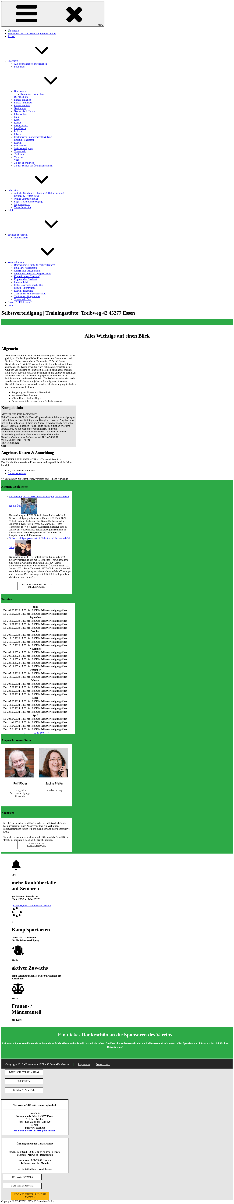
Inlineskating (20, 114)
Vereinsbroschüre (22, 207)
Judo (16, 117)
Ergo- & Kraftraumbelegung (28, 201)
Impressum (84, 1064)
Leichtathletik (21, 125)
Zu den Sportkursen (24, 162)
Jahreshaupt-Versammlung (27, 270)
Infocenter (13, 190)
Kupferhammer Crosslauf (26, 276)
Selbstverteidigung (23, 148)
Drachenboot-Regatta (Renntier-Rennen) (34, 265)
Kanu (17, 119)
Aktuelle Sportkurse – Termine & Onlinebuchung (39, 193)
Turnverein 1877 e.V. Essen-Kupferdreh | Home (32, 33)
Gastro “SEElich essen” (20, 302)
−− (28, 732)
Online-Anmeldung (17, 473)
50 (38, 732)
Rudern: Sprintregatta (24, 287)
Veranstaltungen (16, 262)
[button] (38, 414)
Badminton (19, 66)
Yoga (16, 160)
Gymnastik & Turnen (24, 111)
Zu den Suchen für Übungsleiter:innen (33, 165)
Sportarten (13, 61)
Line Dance (20, 128)
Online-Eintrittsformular (26, 198)
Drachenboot (20, 91)
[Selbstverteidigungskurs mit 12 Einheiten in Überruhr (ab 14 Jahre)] (23, 547)
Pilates (17, 134)
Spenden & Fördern (18, 234)
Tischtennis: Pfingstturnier (27, 296)
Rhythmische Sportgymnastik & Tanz (33, 137)
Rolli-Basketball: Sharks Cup (28, 285)
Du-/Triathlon (21, 96)
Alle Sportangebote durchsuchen (30, 63)
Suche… (12, 305)
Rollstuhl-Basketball (24, 139)
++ (47, 732)
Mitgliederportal (22, 204)
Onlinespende (21, 237)
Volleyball (19, 157)
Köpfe (11, 210)
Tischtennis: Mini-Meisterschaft (30, 293)
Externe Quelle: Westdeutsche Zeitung (32, 905)
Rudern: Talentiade (23, 290)
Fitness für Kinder (23, 102)
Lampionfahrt (21, 282)
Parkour (18, 131)
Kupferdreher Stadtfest (25, 279)
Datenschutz (103, 1064)
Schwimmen (20, 145)
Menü (100, 25)
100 (42, 732)
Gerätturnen (20, 108)
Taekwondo (20, 151)
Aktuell (11, 36)
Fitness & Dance (22, 99)
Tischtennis (19, 154)
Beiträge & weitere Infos (26, 195)
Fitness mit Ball (22, 105)
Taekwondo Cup (22, 299)
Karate (17, 122)
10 (35, 732)
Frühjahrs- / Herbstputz (25, 267)
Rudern (17, 142)
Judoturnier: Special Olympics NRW (32, 273)
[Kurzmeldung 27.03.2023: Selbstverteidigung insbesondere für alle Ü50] (29, 505)
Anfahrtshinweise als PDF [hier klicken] (34, 1130)
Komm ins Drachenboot (32, 94)
